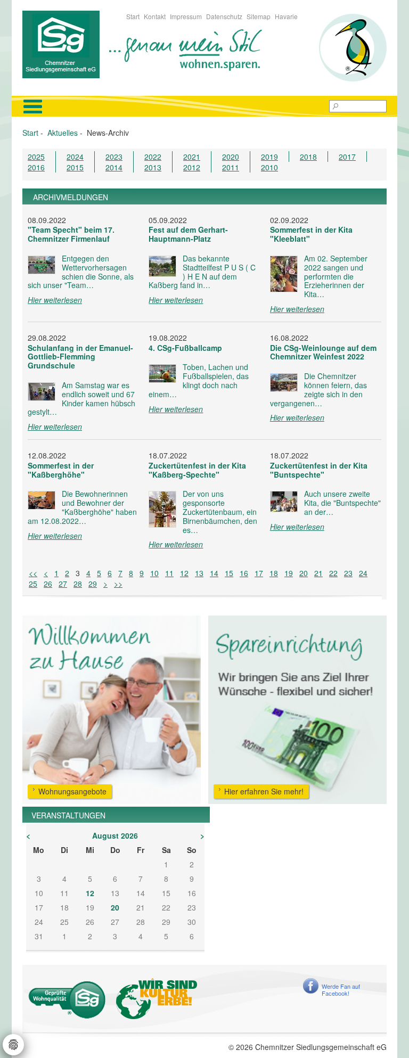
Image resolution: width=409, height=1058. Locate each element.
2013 (152, 167)
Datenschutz (224, 16)
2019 (269, 156)
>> (118, 583)
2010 (269, 167)
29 (92, 583)
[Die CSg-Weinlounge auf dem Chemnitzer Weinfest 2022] (284, 382)
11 (169, 573)
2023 (113, 156)
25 (33, 583)
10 (154, 573)
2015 (75, 167)
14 (214, 573)
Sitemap (259, 16)
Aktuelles (62, 132)
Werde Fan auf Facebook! (341, 989)
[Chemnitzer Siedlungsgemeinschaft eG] (61, 43)
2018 (308, 156)
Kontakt (155, 16)
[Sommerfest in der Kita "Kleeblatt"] (284, 274)
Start (133, 16)
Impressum (186, 16)
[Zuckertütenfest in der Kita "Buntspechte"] (284, 501)
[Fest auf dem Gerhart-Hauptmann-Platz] (162, 266)
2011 (230, 167)
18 (273, 573)
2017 (347, 156)
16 (244, 573)
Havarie (286, 16)
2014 (113, 167)
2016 (36, 167)
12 (184, 573)
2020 (230, 156)
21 (318, 573)
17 (259, 573)
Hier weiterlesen (55, 299)
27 (63, 583)
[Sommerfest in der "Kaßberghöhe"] (41, 500)
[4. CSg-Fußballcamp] (162, 373)
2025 (36, 156)
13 (199, 573)
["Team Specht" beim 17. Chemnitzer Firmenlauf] (41, 265)
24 (363, 573)
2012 (191, 167)
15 (229, 573)
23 (348, 573)
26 (48, 583)
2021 (191, 156)
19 (288, 573)
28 (77, 583)
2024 (75, 156)
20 (303, 573)
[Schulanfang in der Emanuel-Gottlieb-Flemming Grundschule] (41, 391)
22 (333, 573)
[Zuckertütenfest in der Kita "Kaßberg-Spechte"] (162, 509)
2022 (152, 156)
